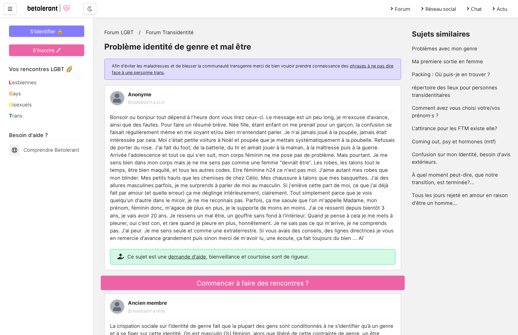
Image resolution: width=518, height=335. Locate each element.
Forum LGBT (119, 32)
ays (15, 94)
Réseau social (440, 8)
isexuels (20, 105)
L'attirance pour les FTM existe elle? (454, 128)
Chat (476, 8)
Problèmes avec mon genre (444, 49)
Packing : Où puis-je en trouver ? (451, 74)
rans (15, 116)
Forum (402, 8)
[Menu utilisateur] (10, 8)
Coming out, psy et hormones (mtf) (454, 142)
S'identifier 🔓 (46, 31)
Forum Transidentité (170, 32)
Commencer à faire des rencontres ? (253, 283)
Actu (502, 8)
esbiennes (23, 82)
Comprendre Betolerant (51, 150)
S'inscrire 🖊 (47, 50)
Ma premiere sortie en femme (447, 61)
